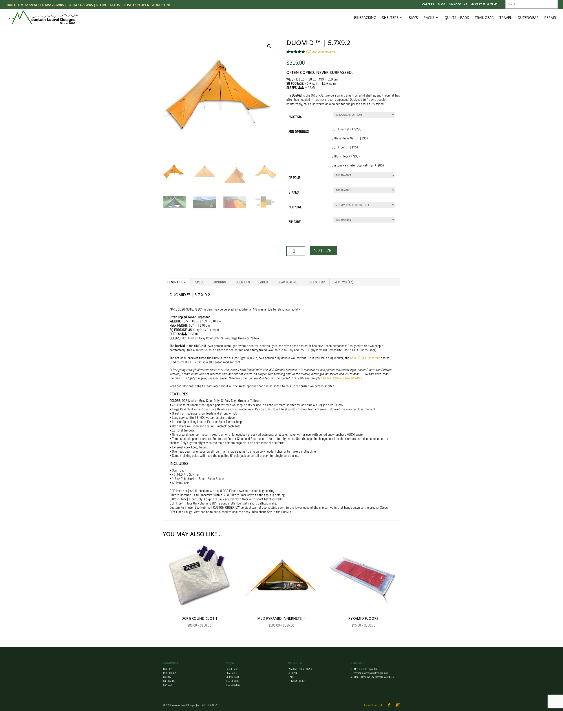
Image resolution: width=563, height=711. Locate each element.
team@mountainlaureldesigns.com (371, 673)
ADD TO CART (323, 250)
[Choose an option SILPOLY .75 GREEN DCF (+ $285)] (360, 115)
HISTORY (167, 669)
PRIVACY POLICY (297, 681)
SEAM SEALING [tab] (287, 282)
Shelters (390, 18)
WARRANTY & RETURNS (300, 669)
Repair (550, 18)
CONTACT (167, 685)
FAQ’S (291, 677)
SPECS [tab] (199, 282)
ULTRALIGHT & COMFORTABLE (343, 378)
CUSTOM (167, 677)
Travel (505, 18)
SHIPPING (293, 673)
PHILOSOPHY (169, 673)
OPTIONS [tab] (220, 282)
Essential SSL (373, 705)
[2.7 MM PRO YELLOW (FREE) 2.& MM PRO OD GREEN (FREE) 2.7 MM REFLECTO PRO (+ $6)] (360, 205)
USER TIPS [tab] (243, 282)
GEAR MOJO (231, 673)
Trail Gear (484, 18)
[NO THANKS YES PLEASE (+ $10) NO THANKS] (360, 220)
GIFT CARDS (169, 681)
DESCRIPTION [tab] (176, 282)
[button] (269, 46)
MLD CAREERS (233, 685)
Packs (429, 18)
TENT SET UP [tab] (316, 282)
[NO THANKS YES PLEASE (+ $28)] (360, 190)
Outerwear (528, 18)
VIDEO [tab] (264, 282)
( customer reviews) (321, 51)
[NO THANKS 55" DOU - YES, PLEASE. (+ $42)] (360, 175)
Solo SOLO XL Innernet (365, 358)
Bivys (413, 18)
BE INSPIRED (232, 677)
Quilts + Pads (456, 18)
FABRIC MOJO (232, 669)
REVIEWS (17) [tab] (344, 282)
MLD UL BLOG (232, 681)
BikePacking (365, 18)
